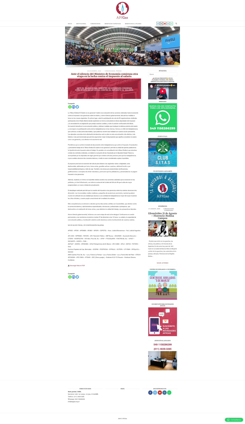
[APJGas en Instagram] (164, 392)
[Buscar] (175, 73)
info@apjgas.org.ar (74, 401)
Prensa (119, 71)
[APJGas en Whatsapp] (171, 23)
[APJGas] (150, 392)
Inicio (70, 23)
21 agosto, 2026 (154, 208)
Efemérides (168, 210)
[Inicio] (122, 19)
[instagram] (168, 23)
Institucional (81, 23)
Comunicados (95, 23)
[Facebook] (157, 23)
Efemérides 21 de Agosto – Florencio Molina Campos (162, 216)
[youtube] (164, 23)
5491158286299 (80, 399)
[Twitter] (161, 23)
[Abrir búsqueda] (176, 23)
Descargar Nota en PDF (77, 265)
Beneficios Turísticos (113, 23)
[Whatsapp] (69, 107)
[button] (234, 420)
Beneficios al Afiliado (133, 23)
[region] (122, 48)
